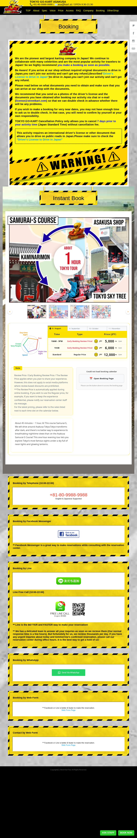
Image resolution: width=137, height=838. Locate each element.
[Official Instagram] (133, 41)
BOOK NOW (126, 833)
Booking (100, 10)
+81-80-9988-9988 (68, 494)
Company (88, 10)
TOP (28, 10)
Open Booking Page (104, 378)
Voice (53, 10)
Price (60, 10)
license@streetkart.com (31, 100)
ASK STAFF (108, 833)
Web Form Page (68, 710)
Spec (44, 10)
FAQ (78, 10)
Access (70, 10)
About (36, 10)
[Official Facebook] (133, 33)
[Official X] (133, 25)
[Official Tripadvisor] (133, 48)
